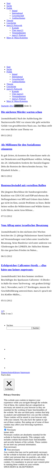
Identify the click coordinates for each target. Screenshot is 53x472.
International (17, 13)
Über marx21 (17, 30)
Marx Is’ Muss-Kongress (17, 38)
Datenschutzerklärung (10, 372)
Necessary (11, 430)
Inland (14, 11)
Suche (9, 6)
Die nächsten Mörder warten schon (21, 111)
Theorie (10, 20)
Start (8, 3)
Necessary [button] (8, 427)
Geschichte (11, 23)
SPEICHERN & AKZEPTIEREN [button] (19, 467)
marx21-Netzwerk (14, 25)
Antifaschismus (18, 18)
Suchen (10, 325)
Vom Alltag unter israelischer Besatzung (24, 225)
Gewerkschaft (18, 15)
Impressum (25, 372)
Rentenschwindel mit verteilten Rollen (23, 185)
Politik (9, 8)
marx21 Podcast (19, 35)
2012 (11, 106)
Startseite (5, 106)
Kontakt (15, 28)
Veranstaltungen (19, 33)
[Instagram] (11, 368)
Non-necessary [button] (10, 447)
